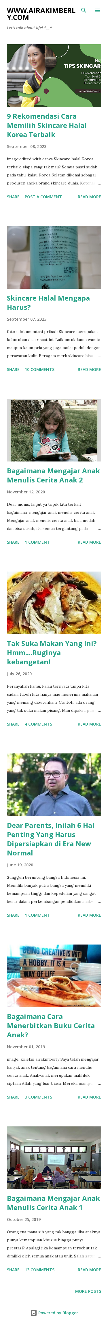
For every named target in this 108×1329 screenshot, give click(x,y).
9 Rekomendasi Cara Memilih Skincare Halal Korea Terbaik (47, 125)
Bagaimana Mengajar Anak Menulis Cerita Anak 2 (53, 475)
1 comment (37, 542)
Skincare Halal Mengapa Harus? (48, 302)
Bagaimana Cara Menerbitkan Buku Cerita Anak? (51, 1025)
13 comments (39, 1269)
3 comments (38, 1097)
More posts (88, 1291)
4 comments (38, 724)
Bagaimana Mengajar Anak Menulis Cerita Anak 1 (53, 1202)
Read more (89, 196)
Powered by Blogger (57, 1312)
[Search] (83, 10)
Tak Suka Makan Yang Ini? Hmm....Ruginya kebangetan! (52, 652)
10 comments (39, 369)
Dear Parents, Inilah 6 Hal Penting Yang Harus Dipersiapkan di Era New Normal (50, 838)
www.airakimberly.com (41, 13)
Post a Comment (43, 196)
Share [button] (13, 196)
